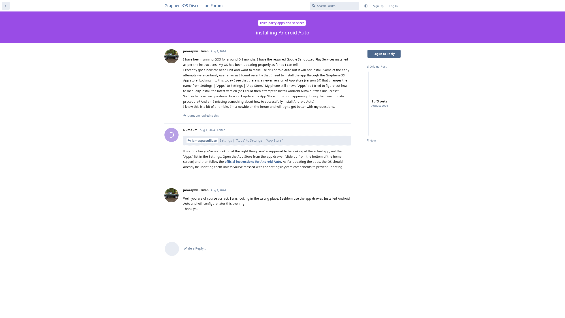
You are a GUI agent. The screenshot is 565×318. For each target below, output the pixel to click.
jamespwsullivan (204, 140)
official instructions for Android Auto (253, 161)
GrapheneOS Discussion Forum (193, 5)
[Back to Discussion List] (6, 6)
